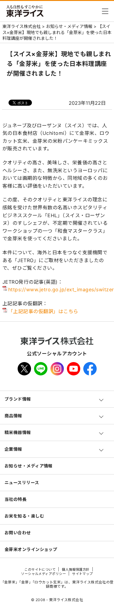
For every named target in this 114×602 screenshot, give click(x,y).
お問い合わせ (18, 532)
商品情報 (13, 415)
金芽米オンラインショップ (31, 549)
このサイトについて (40, 569)
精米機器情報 (18, 432)
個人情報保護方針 (76, 569)
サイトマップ (82, 574)
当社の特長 (15, 499)
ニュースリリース (22, 482)
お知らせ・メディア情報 (29, 465)
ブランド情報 (18, 399)
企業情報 (13, 449)
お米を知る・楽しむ (24, 515)
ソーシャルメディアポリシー (43, 574)
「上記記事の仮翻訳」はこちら (43, 311)
